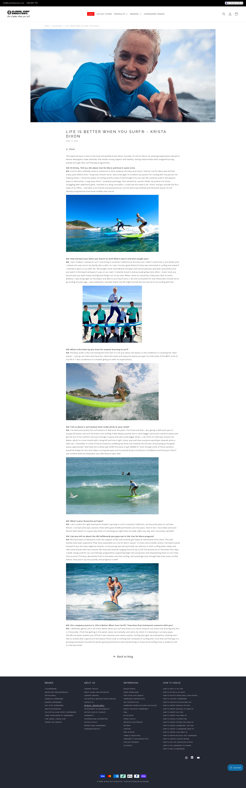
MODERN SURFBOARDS (53, 702)
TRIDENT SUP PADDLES (53, 722)
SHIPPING (127, 729)
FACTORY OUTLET (90, 722)
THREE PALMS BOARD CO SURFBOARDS (59, 715)
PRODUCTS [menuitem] (119, 14)
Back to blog (125, 656)
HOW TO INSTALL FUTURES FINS (175, 719)
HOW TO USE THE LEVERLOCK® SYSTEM (178, 742)
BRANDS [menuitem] (134, 14)
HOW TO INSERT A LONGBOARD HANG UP (178, 729)
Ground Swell (57, 26)
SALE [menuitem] (90, 14)
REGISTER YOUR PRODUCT (133, 722)
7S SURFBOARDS (51, 689)
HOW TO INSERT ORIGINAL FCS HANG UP (178, 709)
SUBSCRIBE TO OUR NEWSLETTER (136, 739)
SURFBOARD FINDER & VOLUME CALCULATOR (140, 705)
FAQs (125, 712)
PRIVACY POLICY (130, 719)
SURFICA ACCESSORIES (53, 709)
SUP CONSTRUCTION (131, 702)
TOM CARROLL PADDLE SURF (55, 719)
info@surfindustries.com (13, 3)
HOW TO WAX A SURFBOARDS (174, 749)
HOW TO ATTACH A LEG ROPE (174, 692)
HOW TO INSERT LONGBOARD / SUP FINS (178, 726)
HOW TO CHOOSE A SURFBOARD (175, 699)
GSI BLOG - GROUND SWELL (94, 705)
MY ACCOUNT (129, 715)
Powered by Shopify (140, 781)
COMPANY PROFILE (91, 689)
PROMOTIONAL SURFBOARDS (94, 726)
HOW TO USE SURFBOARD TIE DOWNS (177, 745)
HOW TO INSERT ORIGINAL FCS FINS (176, 705)
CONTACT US (89, 702)
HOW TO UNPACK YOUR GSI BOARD (176, 739)
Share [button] (72, 149)
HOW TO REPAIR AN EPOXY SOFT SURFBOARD (180, 736)
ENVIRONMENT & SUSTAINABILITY (97, 709)
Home (47, 26)
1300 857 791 (32, 3)
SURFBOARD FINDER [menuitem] (154, 14)
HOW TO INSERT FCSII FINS (173, 712)
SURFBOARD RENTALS (92, 729)
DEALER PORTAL (130, 689)
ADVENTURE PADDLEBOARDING (56, 692)
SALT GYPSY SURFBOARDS (54, 705)
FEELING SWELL (50, 695)
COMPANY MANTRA (91, 695)
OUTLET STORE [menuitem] (104, 14)
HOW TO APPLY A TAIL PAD (173, 689)
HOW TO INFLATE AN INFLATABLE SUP (177, 702)
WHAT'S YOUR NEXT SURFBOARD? (136, 709)
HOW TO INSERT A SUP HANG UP (175, 732)
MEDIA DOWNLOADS (131, 692)
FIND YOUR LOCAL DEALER (133, 695)
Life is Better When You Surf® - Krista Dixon (82, 26)
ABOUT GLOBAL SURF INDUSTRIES (96, 692)
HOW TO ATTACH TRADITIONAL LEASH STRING (180, 695)
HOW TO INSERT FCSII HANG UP (175, 715)
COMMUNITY (89, 715)
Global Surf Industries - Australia (118, 781)
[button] (224, 14)
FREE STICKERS (129, 732)
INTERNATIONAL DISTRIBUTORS (96, 719)
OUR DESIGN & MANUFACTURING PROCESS (100, 699)
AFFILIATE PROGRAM (131, 742)
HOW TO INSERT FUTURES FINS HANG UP (178, 722)
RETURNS (127, 726)
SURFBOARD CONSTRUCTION (134, 699)
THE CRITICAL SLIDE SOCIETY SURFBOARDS (60, 712)
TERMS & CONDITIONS (132, 736)
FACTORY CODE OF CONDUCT (95, 712)
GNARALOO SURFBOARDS (54, 699)
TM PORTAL (128, 745)
